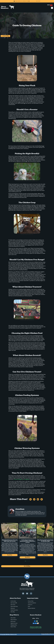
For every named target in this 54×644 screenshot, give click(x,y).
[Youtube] (27, 593)
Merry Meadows (4, 7)
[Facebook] (23, 593)
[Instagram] (31, 593)
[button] (52, 8)
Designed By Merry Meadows (47, 634)
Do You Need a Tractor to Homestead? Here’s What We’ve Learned (9, 541)
